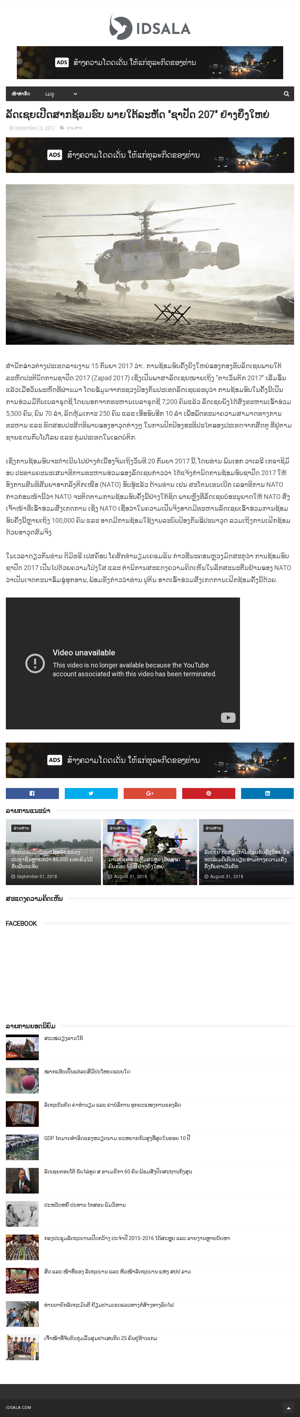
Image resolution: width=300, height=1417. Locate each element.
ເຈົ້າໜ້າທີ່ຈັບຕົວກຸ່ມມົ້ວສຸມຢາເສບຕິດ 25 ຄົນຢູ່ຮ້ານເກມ (100, 1338)
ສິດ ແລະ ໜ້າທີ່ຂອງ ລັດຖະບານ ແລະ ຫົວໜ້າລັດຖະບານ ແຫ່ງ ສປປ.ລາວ (117, 1271)
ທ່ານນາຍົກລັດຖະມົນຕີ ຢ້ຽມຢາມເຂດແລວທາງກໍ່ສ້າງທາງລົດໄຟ (109, 1305)
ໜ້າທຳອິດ (21, 93)
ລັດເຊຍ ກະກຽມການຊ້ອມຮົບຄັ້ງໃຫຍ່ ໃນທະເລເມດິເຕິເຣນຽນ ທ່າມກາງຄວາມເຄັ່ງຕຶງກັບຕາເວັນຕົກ (247, 859)
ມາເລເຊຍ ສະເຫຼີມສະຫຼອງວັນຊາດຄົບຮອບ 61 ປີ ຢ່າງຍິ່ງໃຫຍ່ (144, 863)
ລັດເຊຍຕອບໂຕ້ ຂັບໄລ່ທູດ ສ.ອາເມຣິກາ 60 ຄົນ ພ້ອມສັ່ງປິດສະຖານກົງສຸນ (118, 1171)
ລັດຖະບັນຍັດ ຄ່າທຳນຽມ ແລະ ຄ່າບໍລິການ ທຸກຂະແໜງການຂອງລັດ (112, 1105)
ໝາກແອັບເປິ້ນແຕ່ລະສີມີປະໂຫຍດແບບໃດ (87, 1071)
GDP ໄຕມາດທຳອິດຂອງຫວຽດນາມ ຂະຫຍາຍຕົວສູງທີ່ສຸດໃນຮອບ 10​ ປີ (117, 1138)
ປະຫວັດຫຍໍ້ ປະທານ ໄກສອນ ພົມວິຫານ (84, 1205)
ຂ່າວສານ (75, 127)
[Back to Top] (288, 1407)
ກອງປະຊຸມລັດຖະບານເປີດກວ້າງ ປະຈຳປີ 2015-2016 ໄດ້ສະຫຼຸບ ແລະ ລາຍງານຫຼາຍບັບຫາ (137, 1238)
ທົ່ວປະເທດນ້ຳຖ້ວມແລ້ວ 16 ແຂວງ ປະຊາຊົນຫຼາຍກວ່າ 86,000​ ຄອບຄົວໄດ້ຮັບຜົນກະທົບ (52, 859)
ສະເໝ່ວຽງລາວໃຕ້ (63, 1038)
